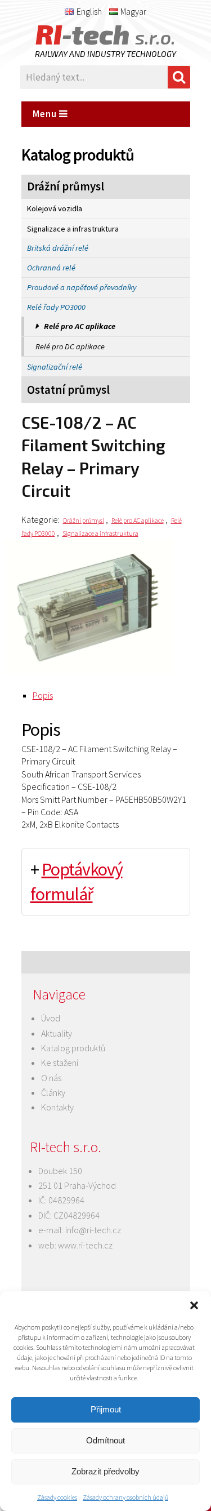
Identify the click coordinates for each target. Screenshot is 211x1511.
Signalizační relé (54, 367)
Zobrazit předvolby (105, 1471)
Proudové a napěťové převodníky (81, 287)
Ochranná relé (51, 268)
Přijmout (106, 1409)
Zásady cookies (57, 1497)
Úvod (50, 1018)
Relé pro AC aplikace (79, 326)
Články (53, 1092)
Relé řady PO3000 (56, 307)
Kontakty (57, 1107)
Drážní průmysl (65, 186)
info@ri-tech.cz (93, 1230)
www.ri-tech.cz (85, 1245)
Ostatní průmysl (68, 390)
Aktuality (56, 1033)
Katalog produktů (73, 1048)
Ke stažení (59, 1062)
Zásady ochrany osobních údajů (125, 1497)
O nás (51, 1077)
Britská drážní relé (57, 248)
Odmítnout (105, 1440)
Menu (46, 114)
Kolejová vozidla (54, 208)
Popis (43, 695)
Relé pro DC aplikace (70, 346)
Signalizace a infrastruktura (73, 229)
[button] (194, 1305)
